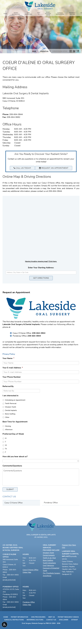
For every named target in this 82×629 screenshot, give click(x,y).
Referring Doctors (35, 620)
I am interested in (10, 395)
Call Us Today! (23, 168)
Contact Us (44, 51)
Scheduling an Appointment (15, 400)
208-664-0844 (16, 114)
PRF (63, 547)
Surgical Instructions (14, 620)
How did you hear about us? (15, 456)
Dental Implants (11, 410)
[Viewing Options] (4, 624)
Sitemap (74, 620)
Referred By (8, 386)
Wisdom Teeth (10, 407)
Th (6, 449)
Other (7, 417)
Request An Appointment (54, 168)
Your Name (8, 358)
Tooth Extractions (49, 563)
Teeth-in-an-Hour (49, 558)
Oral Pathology (48, 565)
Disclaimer (63, 620)
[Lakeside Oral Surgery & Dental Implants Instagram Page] (70, 51)
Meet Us (51, 617)
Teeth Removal (10, 403)
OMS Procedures (38, 617)
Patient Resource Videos (68, 617)
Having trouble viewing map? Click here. (41, 261)
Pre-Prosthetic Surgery (51, 573)
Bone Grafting (10, 414)
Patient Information (19, 617)
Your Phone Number (12, 377)
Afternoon (8, 429)
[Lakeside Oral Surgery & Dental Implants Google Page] (74, 51)
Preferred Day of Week (13, 434)
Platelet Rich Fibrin (69, 545)
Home (5, 13)
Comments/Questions (12, 466)
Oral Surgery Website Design (32, 623)
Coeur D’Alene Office (13, 502)
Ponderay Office (51, 502)
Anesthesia (47, 576)
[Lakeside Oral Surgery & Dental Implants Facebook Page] (77, 51)
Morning (8, 426)
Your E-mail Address (13, 368)
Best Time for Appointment (15, 422)
